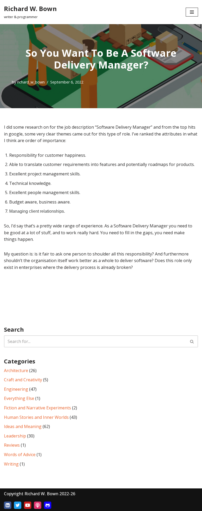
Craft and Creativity (23, 380)
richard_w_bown (31, 82)
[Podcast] (37, 505)
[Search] (192, 341)
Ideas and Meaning (23, 426)
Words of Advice (20, 454)
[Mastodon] (47, 505)
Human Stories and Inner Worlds (36, 417)
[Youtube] (27, 505)
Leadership (15, 436)
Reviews (12, 445)
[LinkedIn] (7, 505)
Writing (11, 464)
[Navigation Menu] (192, 12)
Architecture (16, 370)
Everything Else (19, 398)
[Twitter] (17, 505)
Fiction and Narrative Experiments (37, 408)
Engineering (16, 389)
